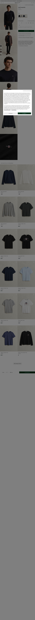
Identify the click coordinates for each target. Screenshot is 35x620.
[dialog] (17, 102)
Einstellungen (11, 113)
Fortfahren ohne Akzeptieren (27, 90)
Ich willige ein (24, 113)
